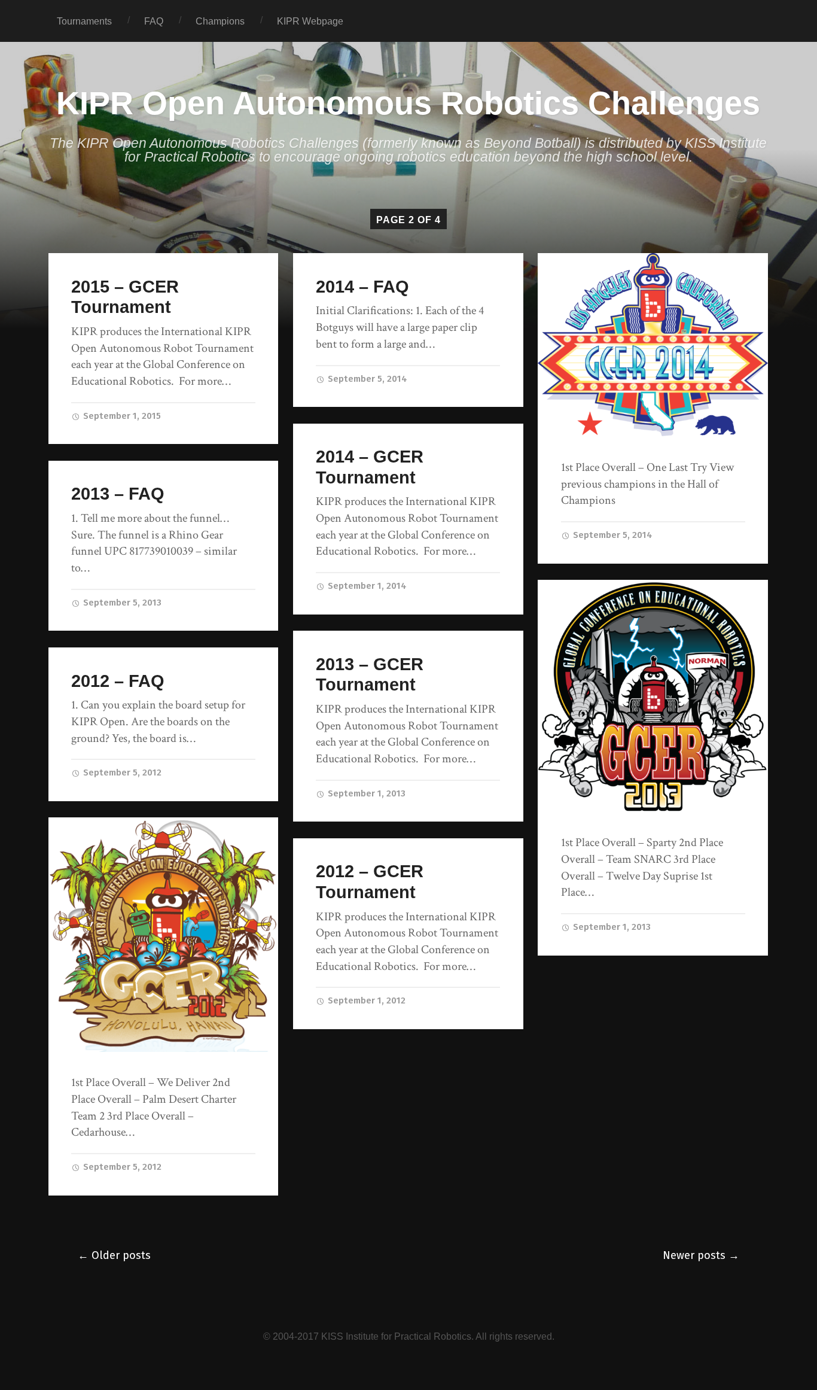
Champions (220, 21)
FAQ (153, 21)
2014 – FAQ (362, 286)
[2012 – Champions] (163, 934)
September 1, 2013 (611, 926)
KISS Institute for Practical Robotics (396, 1336)
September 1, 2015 (121, 415)
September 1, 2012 (365, 1000)
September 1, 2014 (366, 585)
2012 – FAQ (117, 681)
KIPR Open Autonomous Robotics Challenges (408, 103)
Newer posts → (701, 1255)
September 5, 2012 (121, 772)
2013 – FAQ (117, 493)
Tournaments (84, 21)
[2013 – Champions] (653, 696)
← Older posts (114, 1255)
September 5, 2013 (121, 602)
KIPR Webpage (310, 21)
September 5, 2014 (366, 378)
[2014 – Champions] (653, 344)
